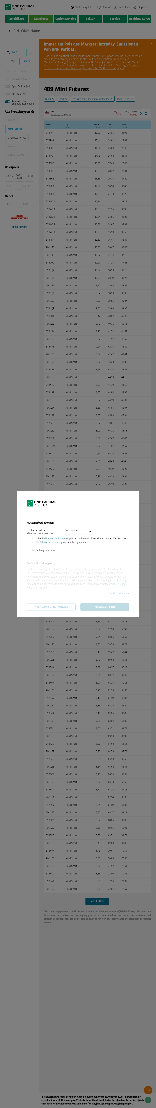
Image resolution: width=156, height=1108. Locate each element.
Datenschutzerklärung (50, 542)
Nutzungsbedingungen (57, 539)
